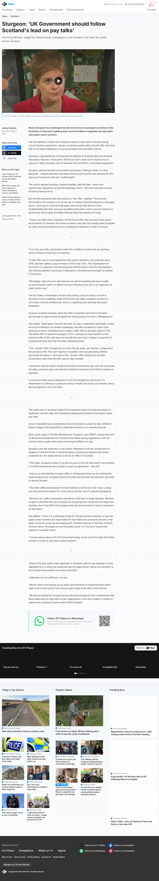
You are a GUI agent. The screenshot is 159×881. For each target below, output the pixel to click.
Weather (107, 4)
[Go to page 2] (78, 673)
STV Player (8, 850)
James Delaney (9, 128)
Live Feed (151, 9)
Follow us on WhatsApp (95, 851)
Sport (32, 9)
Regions (20, 9)
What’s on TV (46, 850)
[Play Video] (58, 81)
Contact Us (46, 857)
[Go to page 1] (75, 673)
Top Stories (7, 9)
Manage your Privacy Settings (17, 864)
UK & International (75, 9)
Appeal (61, 850)
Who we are (7, 857)
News (4, 16)
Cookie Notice (59, 857)
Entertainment (56, 9)
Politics (42, 9)
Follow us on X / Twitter (95, 845)
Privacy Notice (33, 857)
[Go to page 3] (80, 673)
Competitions (26, 850)
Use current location (135, 4)
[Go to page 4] (82, 673)
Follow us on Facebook (124, 845)
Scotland (15, 16)
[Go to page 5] (84, 673)
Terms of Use (19, 857)
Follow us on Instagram (124, 851)
